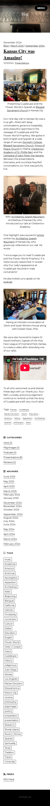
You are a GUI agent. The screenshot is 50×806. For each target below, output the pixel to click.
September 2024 (35, 46)
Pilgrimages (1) (11, 447)
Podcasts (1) (9, 452)
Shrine (17, 734)
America (8, 418)
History (17, 418)
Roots (8, 734)
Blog (6, 46)
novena (8, 697)
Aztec (28, 423)
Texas (7, 748)
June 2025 (9, 476)
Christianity (10, 614)
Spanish (7, 423)
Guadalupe (24, 410)
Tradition (9, 752)
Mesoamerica (12, 688)
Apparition (27, 418)
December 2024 (12, 502)
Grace (24, 414)
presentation (11, 720)
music (8, 559)
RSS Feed (8, 779)
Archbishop (40, 418)
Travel (8, 757)
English (8, 637)
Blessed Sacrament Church (18, 145)
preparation (11, 715)
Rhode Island (11, 729)
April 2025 (9, 486)
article (40, 235)
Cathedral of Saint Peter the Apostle (23, 155)
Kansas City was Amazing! (19, 54)
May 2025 (8, 481)
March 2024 (10, 539)
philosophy (18, 423)
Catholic (9, 610)
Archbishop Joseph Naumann (27, 216)
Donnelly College (32, 142)
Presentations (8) (12, 457)
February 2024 (11, 544)
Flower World (12, 642)
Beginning (10, 596)
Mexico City (11, 692)
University (10, 761)
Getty (7, 646)
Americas (10, 573)
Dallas (8, 628)
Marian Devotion (11, 414)
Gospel (17, 646)
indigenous (10, 665)
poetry (8, 711)
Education (33, 414)
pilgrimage (10, 706)
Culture (9, 623)
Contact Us (25, 796)
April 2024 (9, 534)
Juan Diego (11, 669)
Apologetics (11, 577)
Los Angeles (11, 679)
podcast (7, 282)
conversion (10, 619)
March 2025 (17, 46)
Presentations (22, 63)
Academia (10, 564)
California (9, 605)
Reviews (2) (9, 462)
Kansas (13, 410)
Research (10, 725)
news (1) (7, 442)
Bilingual (9, 600)
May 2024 (8, 529)
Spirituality (10, 743)
